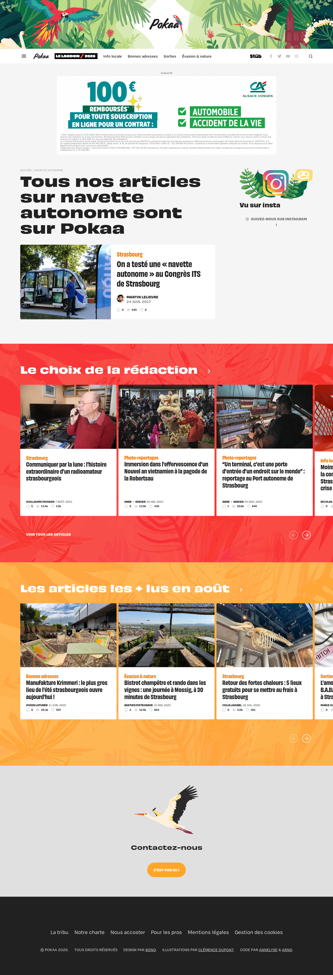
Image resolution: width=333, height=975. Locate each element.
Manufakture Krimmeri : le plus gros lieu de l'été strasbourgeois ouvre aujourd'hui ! (67, 689)
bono (151, 949)
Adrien (140, 501)
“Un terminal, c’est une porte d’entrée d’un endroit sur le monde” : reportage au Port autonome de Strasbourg (263, 474)
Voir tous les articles (48, 534)
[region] (149, 56)
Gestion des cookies (259, 932)
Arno (287, 949)
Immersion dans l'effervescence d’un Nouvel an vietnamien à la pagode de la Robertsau (166, 471)
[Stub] (256, 56)
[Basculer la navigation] (24, 56)
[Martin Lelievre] (121, 298)
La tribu (59, 932)
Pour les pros (166, 932)
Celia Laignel (232, 705)
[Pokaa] (166, 24)
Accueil (26, 170)
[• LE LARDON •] (76, 56)
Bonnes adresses (143, 56)
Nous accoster (127, 932)
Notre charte (89, 932)
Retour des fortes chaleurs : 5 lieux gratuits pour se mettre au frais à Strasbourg (262, 689)
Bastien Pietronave (138, 705)
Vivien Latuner (37, 705)
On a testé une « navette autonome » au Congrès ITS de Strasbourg (159, 273)
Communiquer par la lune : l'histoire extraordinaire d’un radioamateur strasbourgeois (66, 471)
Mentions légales (208, 932)
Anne (128, 501)
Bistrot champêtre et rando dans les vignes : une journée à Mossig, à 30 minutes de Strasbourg (165, 689)
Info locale (112, 56)
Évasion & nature (197, 56)
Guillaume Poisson (40, 501)
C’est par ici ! (166, 869)
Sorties (170, 56)
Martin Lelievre (142, 296)
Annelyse (268, 949)
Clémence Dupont (216, 949)
